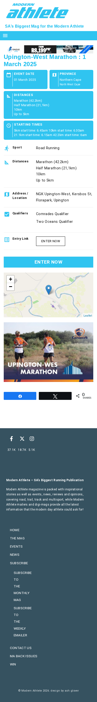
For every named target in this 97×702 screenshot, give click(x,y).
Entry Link (20, 238)
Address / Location (20, 195)
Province (68, 74)
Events (16, 546)
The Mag (17, 538)
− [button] (10, 286)
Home (14, 530)
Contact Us (21, 648)
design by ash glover (64, 690)
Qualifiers (20, 213)
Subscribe (19, 563)
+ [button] (10, 279)
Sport (17, 147)
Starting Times (28, 124)
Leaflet (88, 315)
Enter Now (50, 241)
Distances (23, 95)
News (14, 555)
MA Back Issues (23, 656)
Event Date (24, 74)
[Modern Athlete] (37, 10)
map (48, 295)
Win (13, 664)
